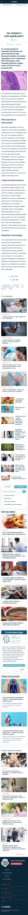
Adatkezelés (7, 876)
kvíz (3, 694)
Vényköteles (7, 498)
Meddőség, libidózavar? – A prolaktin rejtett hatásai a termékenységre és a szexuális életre (20, 434)
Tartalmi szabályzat (7, 879)
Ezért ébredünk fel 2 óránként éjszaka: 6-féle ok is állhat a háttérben (11, 341)
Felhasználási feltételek (7, 872)
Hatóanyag (21, 486)
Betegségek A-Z (5, 888)
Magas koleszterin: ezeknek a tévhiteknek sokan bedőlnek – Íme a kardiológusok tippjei (13, 556)
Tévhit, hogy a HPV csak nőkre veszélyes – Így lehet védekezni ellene (20, 468)
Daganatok (5, 843)
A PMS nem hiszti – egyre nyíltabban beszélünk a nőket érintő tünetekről (20, 420)
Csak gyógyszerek (9, 495)
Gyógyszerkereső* (6, 893)
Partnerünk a (15, 671)
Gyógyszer (7, 486)
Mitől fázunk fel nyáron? (20, 408)
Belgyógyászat (6, 314)
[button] (14, 884)
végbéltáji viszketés (7, 387)
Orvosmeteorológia (7, 5)
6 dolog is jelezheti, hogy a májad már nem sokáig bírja (13, 317)
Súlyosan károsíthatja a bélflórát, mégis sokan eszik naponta (12, 624)
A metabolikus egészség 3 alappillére (19, 400)
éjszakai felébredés (7, 337)
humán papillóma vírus (7, 287)
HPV (22, 285)
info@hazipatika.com (5, 911)
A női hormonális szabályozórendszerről (18, 477)
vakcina (10, 288)
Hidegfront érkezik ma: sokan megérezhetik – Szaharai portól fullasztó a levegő (12, 822)
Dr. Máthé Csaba (6, 285)
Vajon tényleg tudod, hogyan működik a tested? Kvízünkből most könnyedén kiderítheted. (12, 705)
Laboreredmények (6, 884)
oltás (17, 287)
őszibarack (5, 530)
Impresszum (7, 869)
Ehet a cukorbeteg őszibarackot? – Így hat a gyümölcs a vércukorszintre (14, 533)
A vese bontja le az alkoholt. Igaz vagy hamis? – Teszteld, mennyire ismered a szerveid (13, 732)
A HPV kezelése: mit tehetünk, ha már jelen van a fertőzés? (20, 457)
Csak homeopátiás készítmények (13, 504)
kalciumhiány (5, 793)
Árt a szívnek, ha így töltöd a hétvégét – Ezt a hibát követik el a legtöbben (12, 772)
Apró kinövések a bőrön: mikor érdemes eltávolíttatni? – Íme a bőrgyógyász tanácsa (11, 366)
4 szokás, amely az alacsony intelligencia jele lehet (11, 602)
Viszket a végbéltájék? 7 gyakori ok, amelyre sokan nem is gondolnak (13, 390)
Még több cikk (20, 854)
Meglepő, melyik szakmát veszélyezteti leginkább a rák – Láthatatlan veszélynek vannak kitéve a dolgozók (13, 848)
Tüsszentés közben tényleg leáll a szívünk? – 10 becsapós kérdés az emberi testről (13, 699)
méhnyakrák (16, 285)
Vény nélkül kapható (9, 501)
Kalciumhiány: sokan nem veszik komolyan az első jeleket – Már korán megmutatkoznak (13, 797)
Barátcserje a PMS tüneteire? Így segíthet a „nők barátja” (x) (20, 447)
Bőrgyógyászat (6, 362)
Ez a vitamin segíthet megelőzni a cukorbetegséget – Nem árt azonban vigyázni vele (14, 579)
